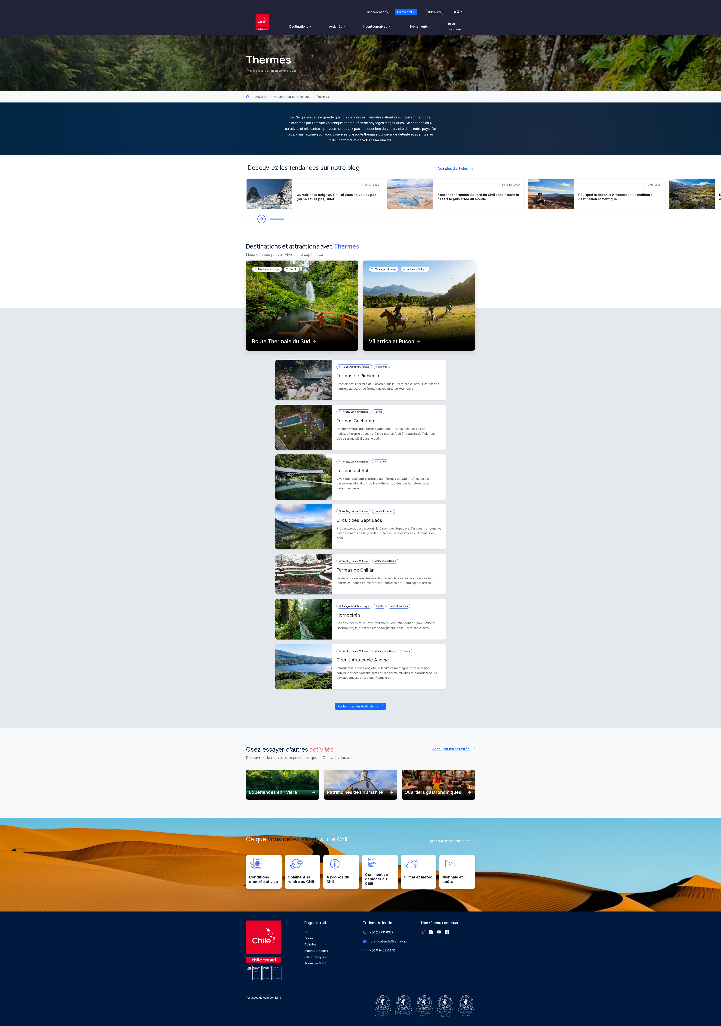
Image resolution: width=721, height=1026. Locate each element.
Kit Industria (435, 12)
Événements (419, 26)
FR (454, 11)
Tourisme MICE (406, 12)
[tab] (276, 219)
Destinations (299, 26)
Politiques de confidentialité (263, 997)
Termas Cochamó (355, 420)
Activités (336, 26)
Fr (306, 932)
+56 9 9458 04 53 (383, 950)
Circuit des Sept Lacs (359, 520)
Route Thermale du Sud (281, 341)
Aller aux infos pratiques (450, 840)
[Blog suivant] (261, 219)
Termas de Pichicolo (357, 375)
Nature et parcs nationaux (291, 97)
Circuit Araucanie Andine (362, 660)
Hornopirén (348, 615)
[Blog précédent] (251, 219)
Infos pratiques (454, 26)
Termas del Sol (352, 470)
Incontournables (375, 26)
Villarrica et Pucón (391, 341)
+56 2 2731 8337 (381, 932)
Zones (308, 938)
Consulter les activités (451, 749)
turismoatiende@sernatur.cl (389, 941)
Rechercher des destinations (358, 706)
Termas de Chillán (355, 570)
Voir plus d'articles (453, 168)
